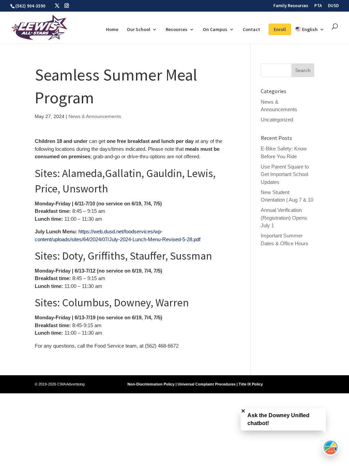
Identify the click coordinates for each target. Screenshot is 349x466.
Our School (138, 29)
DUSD (333, 6)
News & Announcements (95, 116)
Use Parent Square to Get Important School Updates (285, 174)
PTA (318, 6)
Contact (251, 29)
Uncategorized (277, 119)
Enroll (280, 29)
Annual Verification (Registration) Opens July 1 (284, 217)
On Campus (215, 29)
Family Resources (290, 6)
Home (112, 29)
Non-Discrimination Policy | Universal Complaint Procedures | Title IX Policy (195, 384)
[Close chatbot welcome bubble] (243, 411)
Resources (176, 29)
